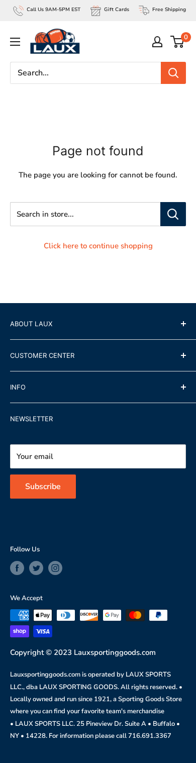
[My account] (157, 41)
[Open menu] (15, 42)
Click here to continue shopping (98, 246)
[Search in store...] (173, 214)
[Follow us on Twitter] (36, 568)
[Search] (173, 73)
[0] (177, 42)
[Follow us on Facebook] (17, 568)
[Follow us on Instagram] (55, 568)
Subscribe (43, 486)
